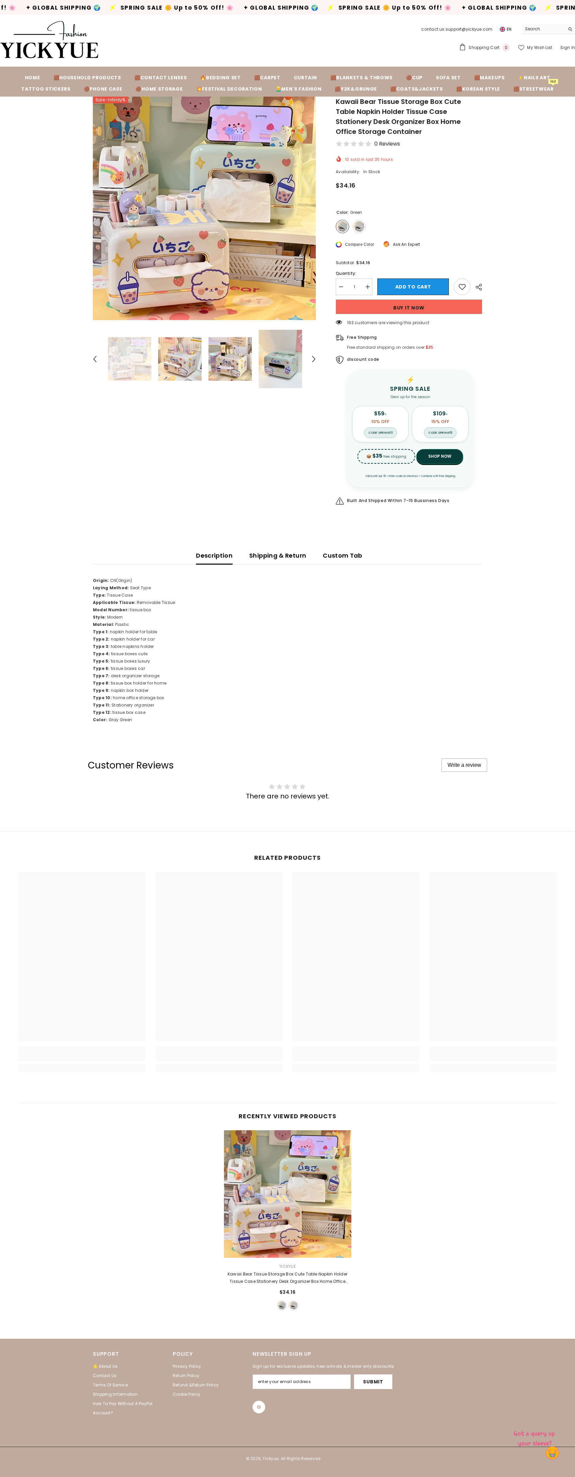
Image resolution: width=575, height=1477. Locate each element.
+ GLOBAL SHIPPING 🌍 (185, 8)
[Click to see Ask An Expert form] (535, 1437)
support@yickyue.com (469, 29)
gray (293, 1305)
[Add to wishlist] (462, 286)
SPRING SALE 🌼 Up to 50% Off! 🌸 (81, 8)
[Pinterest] (259, 1407)
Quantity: (346, 273)
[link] (81, 1057)
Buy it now (409, 307)
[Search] (548, 29)
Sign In (567, 47)
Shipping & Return (277, 555)
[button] (95, 359)
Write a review (464, 765)
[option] (204, 208)
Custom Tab (342, 555)
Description (214, 555)
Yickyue (287, 1266)
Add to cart (414, 286)
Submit (373, 1381)
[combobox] (543, 29)
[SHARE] (476, 287)
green (282, 1305)
